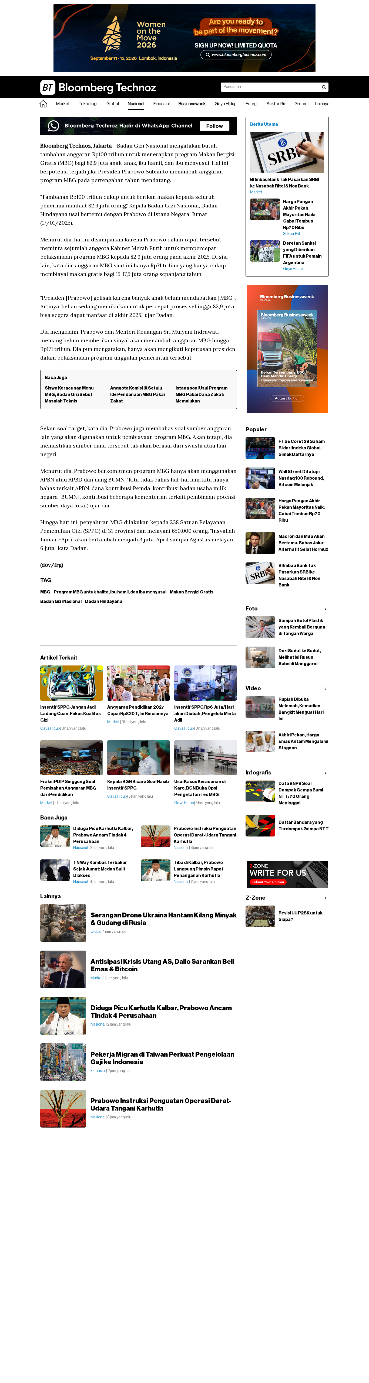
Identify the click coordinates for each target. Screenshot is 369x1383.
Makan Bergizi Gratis (191, 592)
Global (112, 104)
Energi (251, 104)
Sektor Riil (276, 104)
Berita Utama (264, 124)
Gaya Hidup (226, 104)
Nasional (136, 104)
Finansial (161, 104)
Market (63, 104)
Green (300, 104)
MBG (45, 592)
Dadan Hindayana (103, 601)
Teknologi (88, 104)
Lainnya (322, 104)
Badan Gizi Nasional (61, 601)
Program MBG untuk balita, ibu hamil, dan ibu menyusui (110, 592)
